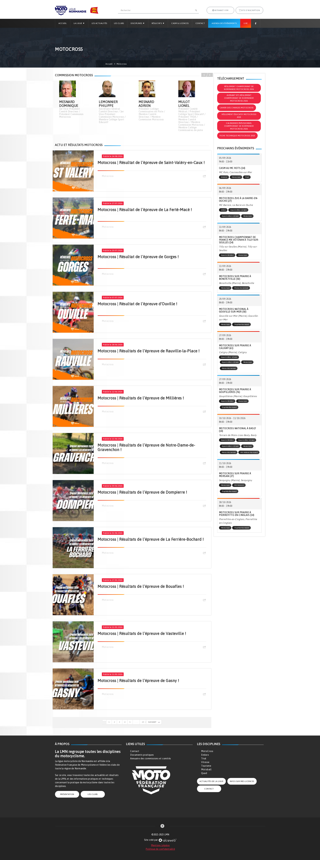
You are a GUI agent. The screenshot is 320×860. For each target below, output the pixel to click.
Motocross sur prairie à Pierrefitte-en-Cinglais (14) (236, 513)
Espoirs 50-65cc (227, 255)
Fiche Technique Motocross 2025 (237, 135)
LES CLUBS (93, 794)
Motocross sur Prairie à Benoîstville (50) (235, 277)
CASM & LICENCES (180, 23)
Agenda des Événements (224, 23)
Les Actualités (99, 23)
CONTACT (209, 789)
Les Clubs (119, 23)
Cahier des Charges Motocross (237, 108)
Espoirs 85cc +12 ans (230, 216)
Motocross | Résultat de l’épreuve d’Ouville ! (137, 304)
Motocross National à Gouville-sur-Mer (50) (233, 310)
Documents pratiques (142, 754)
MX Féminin (239, 485)
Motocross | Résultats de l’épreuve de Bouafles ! (141, 586)
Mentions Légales (160, 845)
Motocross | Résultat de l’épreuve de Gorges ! (138, 256)
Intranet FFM (221, 10)
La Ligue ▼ (79, 23)
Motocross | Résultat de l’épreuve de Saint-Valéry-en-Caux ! (151, 162)
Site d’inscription (250, 10)
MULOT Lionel (184, 104)
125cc (223, 210)
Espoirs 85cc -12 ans (238, 210)
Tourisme (206, 765)
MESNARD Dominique (68, 104)
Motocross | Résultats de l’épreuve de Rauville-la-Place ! (149, 351)
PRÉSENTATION (67, 794)
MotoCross (207, 751)
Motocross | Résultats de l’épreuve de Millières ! (141, 398)
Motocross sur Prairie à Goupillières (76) (235, 390)
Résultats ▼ (158, 23)
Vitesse (205, 762)
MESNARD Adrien (146, 104)
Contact (200, 23)
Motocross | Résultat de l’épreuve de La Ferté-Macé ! (145, 209)
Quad (204, 773)
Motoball (206, 769)
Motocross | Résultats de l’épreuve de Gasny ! (138, 680)
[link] (162, 826)
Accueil (62, 23)
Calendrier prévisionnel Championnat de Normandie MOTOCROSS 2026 (239, 126)
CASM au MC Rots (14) (232, 168)
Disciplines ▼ (138, 23)
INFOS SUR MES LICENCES (242, 781)
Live (246, 23)
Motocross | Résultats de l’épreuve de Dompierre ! (142, 492)
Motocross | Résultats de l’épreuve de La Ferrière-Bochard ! (151, 539)
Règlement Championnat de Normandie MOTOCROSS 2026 (239, 87)
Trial (247, 177)
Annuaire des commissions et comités (150, 758)
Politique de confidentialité (160, 849)
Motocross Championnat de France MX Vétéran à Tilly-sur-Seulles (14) (239, 240)
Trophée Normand (241, 324)
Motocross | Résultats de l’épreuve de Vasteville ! (142, 633)
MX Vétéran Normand (249, 452)
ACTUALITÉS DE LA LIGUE (211, 781)
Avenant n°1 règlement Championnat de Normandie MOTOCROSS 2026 (239, 98)
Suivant (152, 722)
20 (143, 722)
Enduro (224, 177)
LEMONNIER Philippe (108, 104)
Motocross (108, 176)
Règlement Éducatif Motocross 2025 (239, 115)
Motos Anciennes (241, 288)
